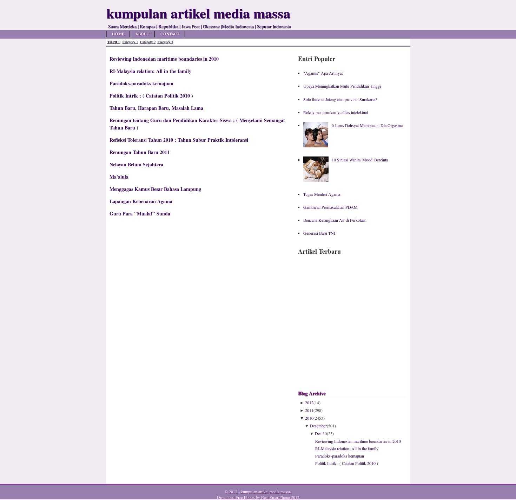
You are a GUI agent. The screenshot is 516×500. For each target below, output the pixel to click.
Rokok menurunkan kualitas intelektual (335, 112)
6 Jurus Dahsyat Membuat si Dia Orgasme (367, 125)
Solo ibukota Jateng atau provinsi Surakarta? (340, 99)
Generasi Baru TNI (319, 233)
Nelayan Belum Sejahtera (136, 164)
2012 (309, 402)
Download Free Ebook (236, 497)
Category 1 (130, 41)
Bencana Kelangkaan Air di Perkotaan (334, 220)
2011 (309, 410)
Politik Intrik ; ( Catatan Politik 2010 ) (151, 95)
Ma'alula (119, 176)
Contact (169, 34)
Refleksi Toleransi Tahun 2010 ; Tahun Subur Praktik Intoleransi (179, 140)
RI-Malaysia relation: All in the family (150, 71)
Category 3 (165, 41)
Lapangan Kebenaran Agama (141, 201)
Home (118, 34)
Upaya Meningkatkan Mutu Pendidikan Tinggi (342, 86)
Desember (318, 425)
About (142, 34)
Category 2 (148, 41)
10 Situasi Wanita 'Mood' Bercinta (360, 159)
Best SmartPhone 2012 (280, 497)
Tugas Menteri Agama (321, 194)
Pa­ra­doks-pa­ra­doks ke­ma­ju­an (141, 83)
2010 (309, 418)
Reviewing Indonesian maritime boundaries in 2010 (164, 58)
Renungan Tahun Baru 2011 (140, 152)
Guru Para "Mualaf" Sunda (140, 213)
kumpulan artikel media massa (266, 491)
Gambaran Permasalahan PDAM (330, 207)
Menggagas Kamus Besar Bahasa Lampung (155, 189)
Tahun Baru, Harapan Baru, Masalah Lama (156, 108)
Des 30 (321, 433)
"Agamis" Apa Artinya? (323, 73)
